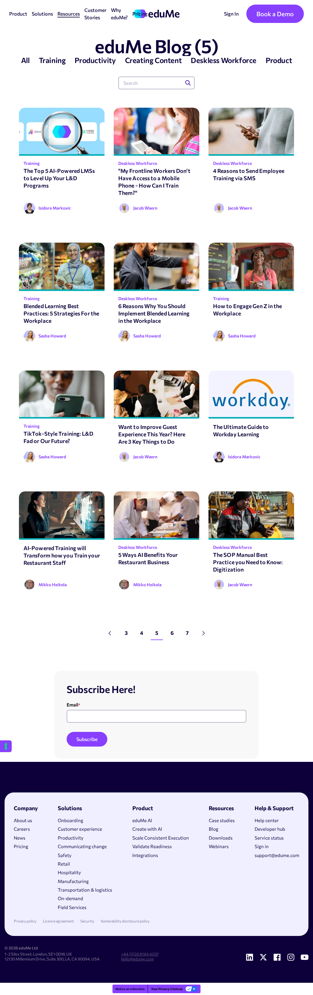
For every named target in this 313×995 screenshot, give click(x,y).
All (25, 60)
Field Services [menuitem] (72, 907)
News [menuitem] (19, 837)
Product (18, 14)
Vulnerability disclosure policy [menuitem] (125, 921)
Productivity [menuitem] (70, 837)
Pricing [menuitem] (21, 846)
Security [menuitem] (87, 921)
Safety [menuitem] (65, 855)
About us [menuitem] (23, 820)
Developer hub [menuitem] (270, 829)
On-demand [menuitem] (70, 898)
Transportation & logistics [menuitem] (85, 890)
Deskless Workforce (223, 60)
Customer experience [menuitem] (80, 829)
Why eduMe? (119, 13)
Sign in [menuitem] (262, 846)
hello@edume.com (137, 958)
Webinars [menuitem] (219, 846)
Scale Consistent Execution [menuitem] (160, 837)
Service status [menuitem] (269, 837)
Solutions (42, 14)
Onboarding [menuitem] (70, 820)
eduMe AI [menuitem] (142, 820)
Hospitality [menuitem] (69, 872)
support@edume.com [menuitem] (277, 855)
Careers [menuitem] (22, 829)
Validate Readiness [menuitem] (152, 846)
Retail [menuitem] (64, 863)
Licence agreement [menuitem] (58, 921)
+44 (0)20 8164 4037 (140, 954)
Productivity (95, 60)
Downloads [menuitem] (221, 837)
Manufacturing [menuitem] (73, 881)
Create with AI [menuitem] (147, 829)
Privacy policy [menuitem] (25, 921)
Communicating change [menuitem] (82, 846)
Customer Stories (95, 13)
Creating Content (153, 60)
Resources (68, 14)
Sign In (231, 14)
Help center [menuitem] (267, 820)
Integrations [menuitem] (145, 855)
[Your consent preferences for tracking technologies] (6, 746)
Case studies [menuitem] (222, 820)
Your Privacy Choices (167, 989)
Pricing (140, 14)
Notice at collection (130, 989)
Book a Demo (275, 13)
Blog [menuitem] (213, 829)
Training (52, 60)
